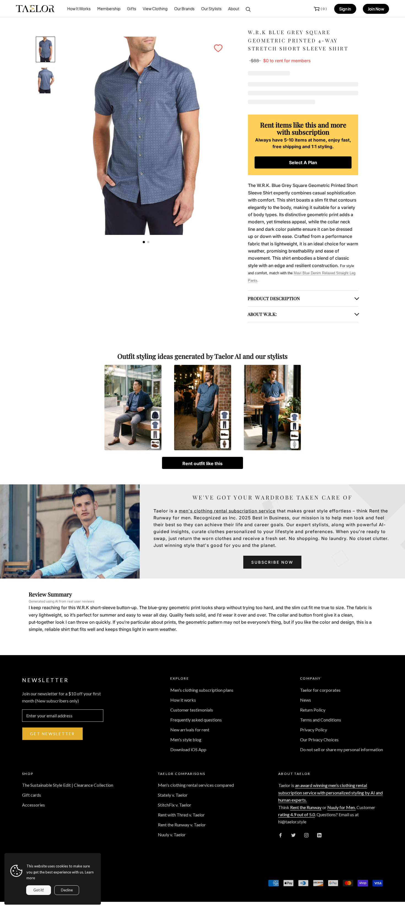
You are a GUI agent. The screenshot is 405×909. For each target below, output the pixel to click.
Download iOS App (188, 749)
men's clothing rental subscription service (227, 511)
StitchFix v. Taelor (174, 804)
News (305, 699)
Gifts (131, 8)
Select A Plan (303, 162)
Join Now (376, 8)
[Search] (248, 8)
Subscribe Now (272, 562)
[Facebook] (280, 834)
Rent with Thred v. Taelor (181, 814)
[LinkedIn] (319, 834)
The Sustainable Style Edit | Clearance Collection (67, 785)
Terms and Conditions (320, 719)
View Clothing (155, 8)
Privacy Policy (313, 729)
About (233, 8)
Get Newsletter (52, 733)
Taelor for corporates (320, 690)
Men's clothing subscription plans (201, 690)
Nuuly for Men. (341, 807)
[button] (218, 48)
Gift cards (31, 794)
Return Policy (312, 709)
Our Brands (184, 8)
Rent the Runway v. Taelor (182, 824)
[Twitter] (293, 834)
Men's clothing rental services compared (196, 785)
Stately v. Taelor (173, 794)
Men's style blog (185, 739)
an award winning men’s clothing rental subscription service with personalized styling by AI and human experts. (330, 792)
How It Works (79, 8)
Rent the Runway (306, 807)
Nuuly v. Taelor (172, 834)
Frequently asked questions (196, 719)
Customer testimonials (191, 709)
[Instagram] (306, 834)
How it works (183, 699)
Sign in (345, 8)
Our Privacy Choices (319, 739)
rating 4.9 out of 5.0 (296, 814)
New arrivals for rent (189, 729)
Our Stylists (211, 8)
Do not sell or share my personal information (341, 749)
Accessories (33, 804)
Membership (108, 8)
